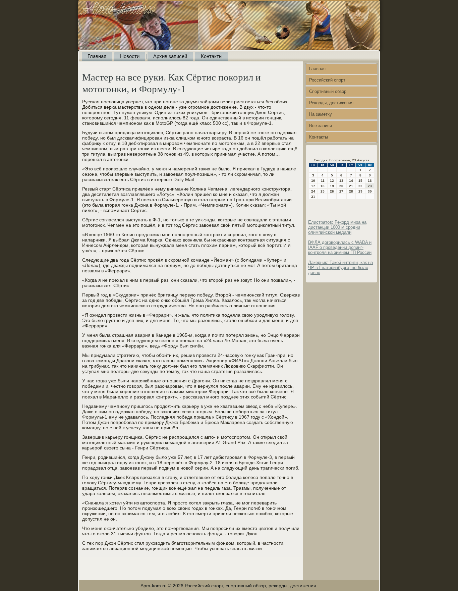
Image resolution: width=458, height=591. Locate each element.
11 (323, 180)
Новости (129, 56)
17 (313, 186)
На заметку (320, 114)
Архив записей (170, 56)
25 (323, 191)
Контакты (212, 56)
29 (360, 191)
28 (351, 191)
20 (341, 186)
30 (370, 191)
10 (313, 180)
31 (313, 197)
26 (332, 191)
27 (341, 191)
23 (370, 186)
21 (351, 186)
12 (332, 180)
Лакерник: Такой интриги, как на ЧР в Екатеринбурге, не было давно (340, 267)
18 (323, 186)
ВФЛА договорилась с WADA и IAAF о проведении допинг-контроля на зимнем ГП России (339, 247)
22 (360, 186)
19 (332, 186)
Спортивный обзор (327, 91)
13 (341, 180)
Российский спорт (327, 80)
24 (313, 191)
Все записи (320, 125)
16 (370, 180)
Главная (97, 56)
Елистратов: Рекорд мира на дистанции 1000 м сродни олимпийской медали (337, 227)
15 (360, 180)
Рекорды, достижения (331, 102)
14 (351, 180)
